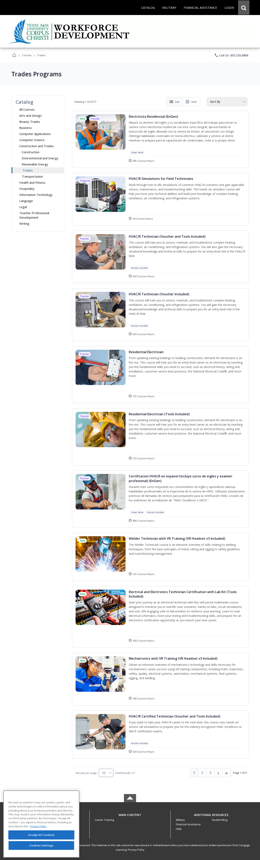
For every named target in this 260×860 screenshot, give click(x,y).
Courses (26, 55)
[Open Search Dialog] (243, 7)
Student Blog (219, 820)
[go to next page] (218, 773)
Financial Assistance (188, 824)
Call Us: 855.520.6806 (231, 55)
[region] (41, 824)
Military (180, 820)
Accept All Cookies (41, 835)
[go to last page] (227, 773)
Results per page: (86, 773)
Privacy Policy (136, 849)
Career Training (104, 820)
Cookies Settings (41, 845)
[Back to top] (130, 817)
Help (179, 829)
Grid (193, 102)
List (177, 102)
